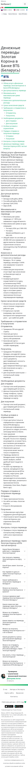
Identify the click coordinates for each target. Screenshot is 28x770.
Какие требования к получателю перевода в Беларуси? (12, 582)
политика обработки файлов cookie (14, 763)
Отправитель (11, 113)
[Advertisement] (14, 30)
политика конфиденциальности (14, 760)
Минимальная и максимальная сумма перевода (11, 95)
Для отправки (11, 121)
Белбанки (5, 4)
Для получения (11, 123)
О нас (5, 689)
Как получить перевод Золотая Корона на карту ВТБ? (12, 559)
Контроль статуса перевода (13, 141)
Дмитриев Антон (14, 678)
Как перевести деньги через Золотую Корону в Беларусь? (12, 574)
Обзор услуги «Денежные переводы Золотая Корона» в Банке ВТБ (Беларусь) (14, 85)
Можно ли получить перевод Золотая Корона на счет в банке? (13, 630)
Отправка (9, 136)
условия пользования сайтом (14, 766)
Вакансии (19, 693)
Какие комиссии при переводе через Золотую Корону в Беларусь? (12, 606)
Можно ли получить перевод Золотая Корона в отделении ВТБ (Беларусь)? (13, 663)
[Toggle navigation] (25, 4)
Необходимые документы (13, 118)
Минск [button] (3, 1)
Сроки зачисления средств (13, 105)
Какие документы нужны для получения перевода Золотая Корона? (12, 639)
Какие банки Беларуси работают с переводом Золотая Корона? (11, 551)
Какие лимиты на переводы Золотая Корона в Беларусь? (13, 622)
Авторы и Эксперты (17, 689)
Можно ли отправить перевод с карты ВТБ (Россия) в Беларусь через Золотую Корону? (12, 648)
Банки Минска (13, 14)
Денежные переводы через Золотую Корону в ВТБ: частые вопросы (15, 146)
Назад (5, 14)
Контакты (14, 696)
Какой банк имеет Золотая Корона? (13, 566)
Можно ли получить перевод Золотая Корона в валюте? (13, 590)
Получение (10, 139)
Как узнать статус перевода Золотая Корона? (13, 656)
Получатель (10, 116)
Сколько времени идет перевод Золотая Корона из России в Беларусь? (13, 598)
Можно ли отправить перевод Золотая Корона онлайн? (12, 614)
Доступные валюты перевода (14, 90)
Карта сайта (9, 693)
